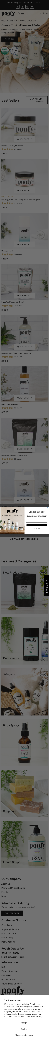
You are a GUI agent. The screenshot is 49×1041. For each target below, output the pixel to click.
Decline (24, 1029)
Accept (24, 1023)
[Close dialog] (47, 508)
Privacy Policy (36, 1016)
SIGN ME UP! (37, 524)
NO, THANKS (37, 528)
